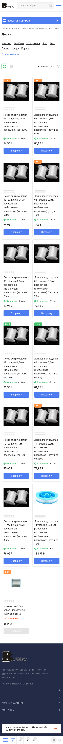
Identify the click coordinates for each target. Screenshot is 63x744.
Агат (52, 43)
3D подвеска (33, 43)
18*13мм (19, 43)
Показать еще (10, 54)
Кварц (15, 48)
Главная (6, 29)
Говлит (5, 48)
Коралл (25, 48)
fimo (45, 43)
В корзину (16, 150)
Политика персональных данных (17, 684)
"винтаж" (6, 43)
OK (55, 728)
